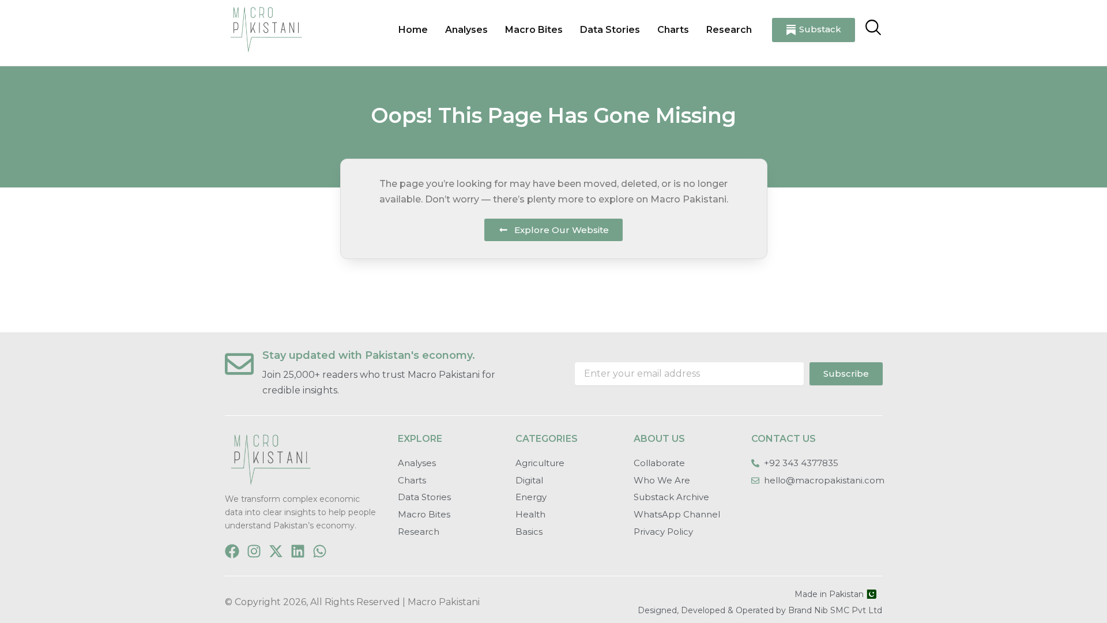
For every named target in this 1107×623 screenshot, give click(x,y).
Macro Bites (534, 29)
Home (413, 29)
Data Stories (610, 29)
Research (729, 29)
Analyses (466, 29)
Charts (673, 29)
